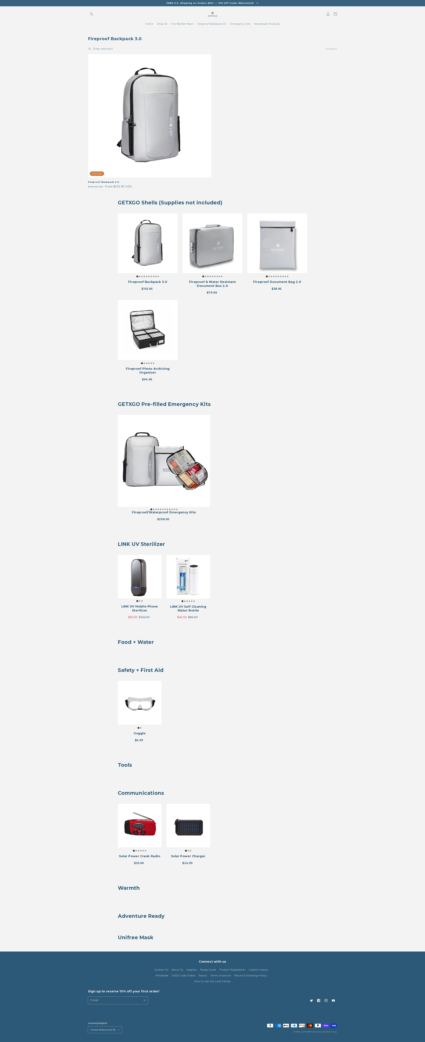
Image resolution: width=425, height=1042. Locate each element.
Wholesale (161, 975)
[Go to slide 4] (144, 276)
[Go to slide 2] (139, 276)
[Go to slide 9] (156, 276)
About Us (177, 969)
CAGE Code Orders (183, 975)
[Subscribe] (144, 1000)
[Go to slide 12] (176, 509)
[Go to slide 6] (149, 276)
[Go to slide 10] (158, 276)
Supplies (191, 969)
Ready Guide (208, 969)
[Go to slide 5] (146, 276)
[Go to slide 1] (137, 276)
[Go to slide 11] (174, 509)
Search (203, 975)
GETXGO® (305, 1032)
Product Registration (232, 969)
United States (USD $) (102, 1029)
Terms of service (221, 975)
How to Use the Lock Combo (212, 981)
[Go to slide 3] (142, 276)
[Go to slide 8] (153, 276)
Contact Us (161, 969)
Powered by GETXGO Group (324, 1032)
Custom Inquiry (258, 969)
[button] (91, 14)
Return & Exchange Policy (250, 975)
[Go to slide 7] (151, 276)
